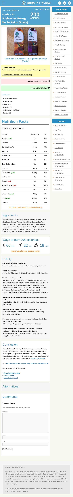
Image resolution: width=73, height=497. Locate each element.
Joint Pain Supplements (59, 154)
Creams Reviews (60, 143)
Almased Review (60, 92)
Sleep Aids (58, 189)
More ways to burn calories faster (26, 251)
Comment (5, 411)
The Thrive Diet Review (60, 82)
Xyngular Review (60, 97)
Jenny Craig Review (61, 27)
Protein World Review (62, 31)
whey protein (27, 70)
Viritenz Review (60, 18)
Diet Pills (58, 130)
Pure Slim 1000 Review (60, 58)
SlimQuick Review (61, 101)
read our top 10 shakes (38, 358)
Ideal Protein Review (62, 40)
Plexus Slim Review (61, 88)
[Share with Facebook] (59, 3)
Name (4, 435)
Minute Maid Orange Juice (12, 373)
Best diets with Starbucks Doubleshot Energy (17, 75)
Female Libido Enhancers (59, 179)
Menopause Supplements (59, 172)
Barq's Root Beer (9, 375)
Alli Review (58, 63)
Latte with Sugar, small (11, 378)
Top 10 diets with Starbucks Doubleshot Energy (25, 207)
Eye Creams (59, 148)
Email (3, 441)
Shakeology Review (61, 14)
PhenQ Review (60, 45)
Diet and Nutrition (60, 125)
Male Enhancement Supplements (61, 165)
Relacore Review (60, 106)
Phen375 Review (60, 68)
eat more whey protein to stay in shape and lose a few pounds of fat (27, 363)
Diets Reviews (59, 139)
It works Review (60, 76)
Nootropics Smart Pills (62, 159)
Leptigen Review (60, 72)
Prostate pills (59, 184)
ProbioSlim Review (61, 115)
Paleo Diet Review (61, 36)
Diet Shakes (59, 134)
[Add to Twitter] (64, 3)
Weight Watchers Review (60, 51)
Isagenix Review (60, 23)
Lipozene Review (60, 110)
